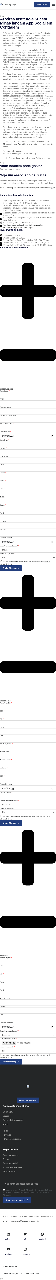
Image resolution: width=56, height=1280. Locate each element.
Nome (2, 727)
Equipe (6, 1116)
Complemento (4, 456)
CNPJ (2, 399)
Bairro (2, 464)
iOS (4, 144)
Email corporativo (6, 744)
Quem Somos (8, 1112)
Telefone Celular (5, 760)
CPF (1, 711)
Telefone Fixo (4, 752)
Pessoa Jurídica (6, 389)
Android (21, 144)
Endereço (3, 768)
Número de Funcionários (8, 415)
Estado (2, 481)
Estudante (4, 955)
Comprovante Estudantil (8, 1038)
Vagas (5, 1124)
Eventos (7, 1135)
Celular (2, 505)
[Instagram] (25, 1249)
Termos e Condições (10, 1273)
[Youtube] (8, 1249)
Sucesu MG (13, 1267)
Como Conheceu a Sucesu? (9, 546)
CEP (1, 489)
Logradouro (4, 440)
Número (3, 448)
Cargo (2, 735)
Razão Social (4, 391)
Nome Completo (5, 703)
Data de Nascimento (6, 537)
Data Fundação (5, 432)
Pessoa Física (5, 701)
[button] (53, 4)
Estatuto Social (9, 1171)
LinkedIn (8, 1239)
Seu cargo (3, 529)
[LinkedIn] (8, 1234)
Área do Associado (11, 1163)
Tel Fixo (2, 497)
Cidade (2, 473)
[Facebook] (42, 1234)
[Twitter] (25, 1234)
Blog (2, 16)
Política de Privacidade (12, 1167)
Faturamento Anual (6, 424)
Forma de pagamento (7, 808)
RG (1, 719)
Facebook (42, 1239)
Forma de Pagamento (7, 553)
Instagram (25, 1254)
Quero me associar (11, 1155)
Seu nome (3, 521)
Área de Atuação (5, 407)
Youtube (8, 1254)
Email (2, 513)
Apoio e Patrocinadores (13, 1120)
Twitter (25, 1239)
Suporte (6, 1159)
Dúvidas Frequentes (12, 1139)
